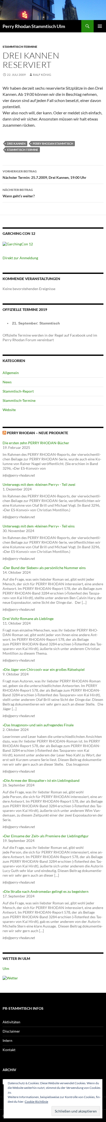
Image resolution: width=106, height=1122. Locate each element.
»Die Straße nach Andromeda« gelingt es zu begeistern (46, 891)
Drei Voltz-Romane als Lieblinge (28, 618)
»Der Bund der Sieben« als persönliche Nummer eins (44, 567)
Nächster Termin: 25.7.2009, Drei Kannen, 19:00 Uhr (44, 174)
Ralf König (42, 75)
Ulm (6, 968)
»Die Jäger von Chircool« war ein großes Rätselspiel (44, 669)
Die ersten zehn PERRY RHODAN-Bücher (36, 443)
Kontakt (9, 1049)
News (7, 382)
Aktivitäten (11, 1022)
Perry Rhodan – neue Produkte (37, 433)
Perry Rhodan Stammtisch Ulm (34, 26)
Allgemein (11, 372)
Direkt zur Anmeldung (20, 258)
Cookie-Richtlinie (36, 1102)
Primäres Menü (100, 26)
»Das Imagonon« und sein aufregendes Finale (38, 725)
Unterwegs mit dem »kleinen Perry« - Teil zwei (39, 484)
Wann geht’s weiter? (19, 193)
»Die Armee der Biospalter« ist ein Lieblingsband (41, 780)
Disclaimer (11, 1031)
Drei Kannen (16, 143)
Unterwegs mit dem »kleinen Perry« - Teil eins (39, 526)
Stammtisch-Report (18, 391)
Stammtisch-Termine (20, 47)
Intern (7, 1040)
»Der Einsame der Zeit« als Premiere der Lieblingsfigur (46, 836)
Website (9, 409)
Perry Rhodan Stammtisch (53, 143)
